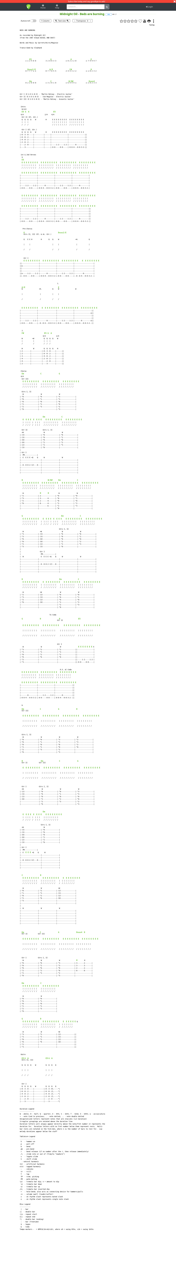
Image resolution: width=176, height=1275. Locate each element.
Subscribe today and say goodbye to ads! (86, 1)
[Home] (28, 6)
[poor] (125, 21)
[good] (132, 21)
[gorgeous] (136, 21)
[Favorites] (140, 21)
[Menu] (153, 21)
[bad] (121, 21)
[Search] (106, 6)
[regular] (128, 21)
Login (150, 6)
